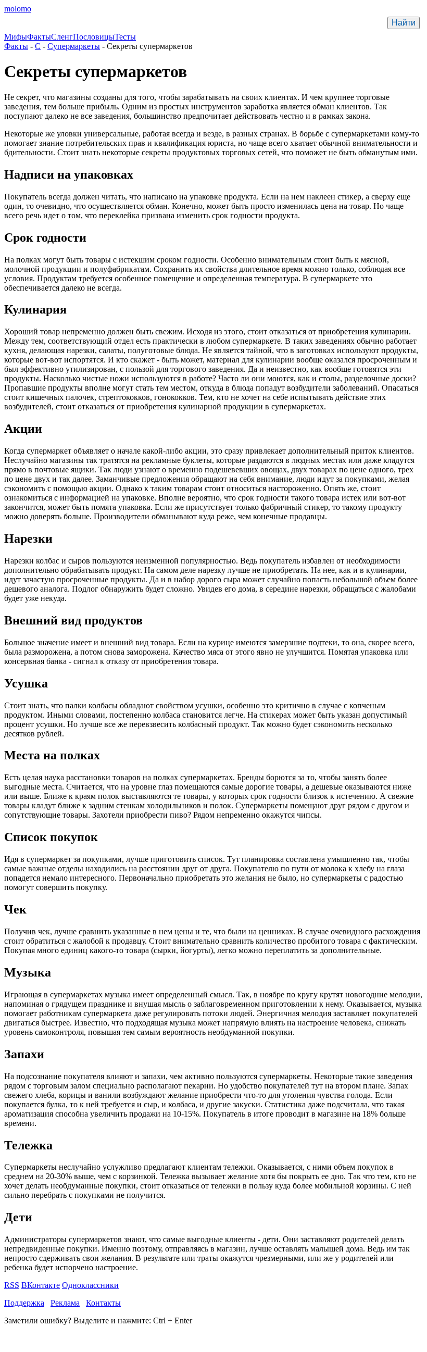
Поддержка (24, 1302)
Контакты (103, 1302)
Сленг (62, 36)
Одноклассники (90, 1285)
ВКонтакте (40, 1285)
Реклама (65, 1302)
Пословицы (94, 36)
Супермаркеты (73, 46)
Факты (39, 36)
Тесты (125, 36)
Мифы (15, 36)
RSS (11, 1285)
